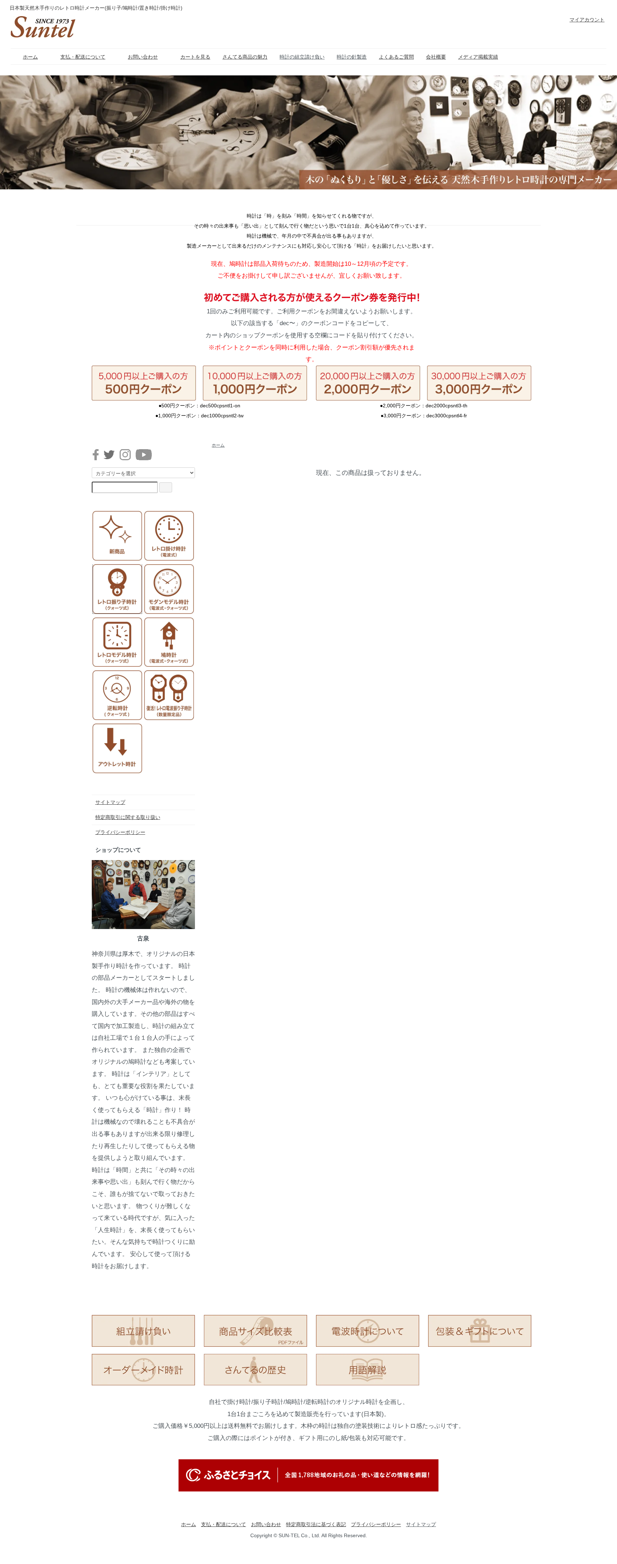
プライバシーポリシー (120, 832)
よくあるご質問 (396, 57)
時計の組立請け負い (302, 57)
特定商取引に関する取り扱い (127, 817)
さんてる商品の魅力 (244, 57)
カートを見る (195, 57)
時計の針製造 (352, 57)
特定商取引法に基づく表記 (316, 1524)
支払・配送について (82, 57)
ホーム (30, 57)
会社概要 (436, 57)
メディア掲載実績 (478, 57)
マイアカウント (587, 20)
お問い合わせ (143, 57)
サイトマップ (110, 802)
